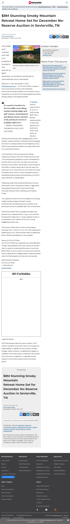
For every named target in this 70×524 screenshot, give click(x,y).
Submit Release (8, 477)
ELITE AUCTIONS (7, 36)
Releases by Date (42, 477)
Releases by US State (43, 474)
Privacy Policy (5, 517)
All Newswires (23, 460)
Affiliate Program (59, 464)
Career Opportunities (43, 499)
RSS (54, 7)
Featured (39, 464)
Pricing (3, 467)
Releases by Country (42, 470)
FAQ (2, 486)
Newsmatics (57, 515)
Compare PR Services (8, 474)
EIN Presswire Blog (42, 489)
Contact (39, 502)
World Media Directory (44, 7)
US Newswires (23, 467)
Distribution (5, 470)
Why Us (3, 464)
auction (34, 102)
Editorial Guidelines (7, 489)
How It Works (5, 460)
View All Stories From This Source (54, 89)
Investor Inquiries (41, 496)
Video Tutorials (6, 492)
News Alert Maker (59, 474)
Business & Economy (25, 427)
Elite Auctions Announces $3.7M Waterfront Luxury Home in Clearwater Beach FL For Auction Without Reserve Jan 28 (53, 83)
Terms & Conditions (7, 515)
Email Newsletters (63, 7)
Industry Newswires (25, 470)
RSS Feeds (57, 467)
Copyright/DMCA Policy (23, 515)
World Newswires (24, 464)
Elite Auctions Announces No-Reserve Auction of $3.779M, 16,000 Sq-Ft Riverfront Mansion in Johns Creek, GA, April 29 (54, 68)
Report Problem (6, 499)
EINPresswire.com (9, 86)
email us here (6, 268)
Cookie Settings (18, 517)
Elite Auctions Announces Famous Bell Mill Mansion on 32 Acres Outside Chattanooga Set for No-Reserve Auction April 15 (54, 75)
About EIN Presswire (42, 486)
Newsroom (39, 492)
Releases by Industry (42, 467)
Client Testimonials (7, 496)
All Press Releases (42, 460)
